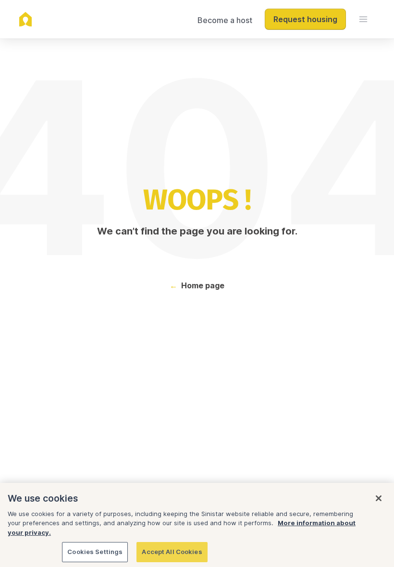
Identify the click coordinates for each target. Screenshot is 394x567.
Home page (202, 285)
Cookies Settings (95, 551)
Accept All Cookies (172, 551)
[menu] (363, 19)
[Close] (378, 498)
